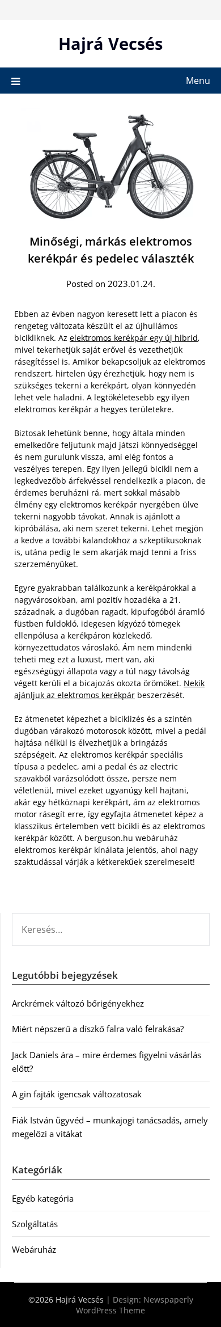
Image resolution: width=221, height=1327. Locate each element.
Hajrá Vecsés (110, 43)
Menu (198, 80)
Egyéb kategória (43, 1198)
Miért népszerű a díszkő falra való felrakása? (98, 1028)
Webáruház (34, 1249)
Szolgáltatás (35, 1223)
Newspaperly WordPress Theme (134, 1305)
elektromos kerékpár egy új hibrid (134, 337)
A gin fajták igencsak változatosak (77, 1094)
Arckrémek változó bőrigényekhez (78, 1003)
